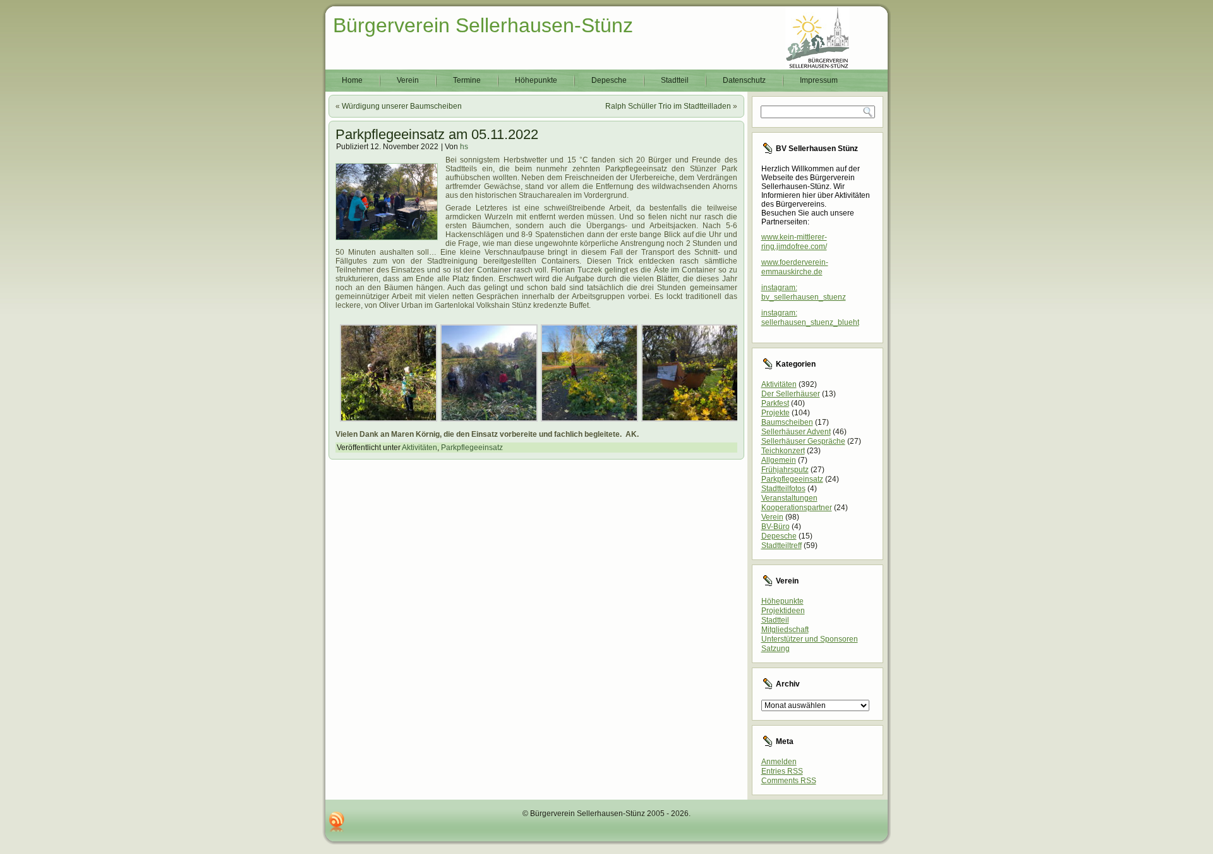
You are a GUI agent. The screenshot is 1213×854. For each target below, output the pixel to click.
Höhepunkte (536, 80)
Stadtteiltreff (781, 545)
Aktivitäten (419, 447)
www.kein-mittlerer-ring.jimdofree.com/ (794, 242)
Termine (467, 80)
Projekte (775, 412)
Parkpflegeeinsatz (472, 447)
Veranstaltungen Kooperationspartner (796, 503)
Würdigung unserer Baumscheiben (402, 106)
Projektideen (783, 610)
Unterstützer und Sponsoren (809, 639)
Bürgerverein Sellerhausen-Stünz (483, 25)
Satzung (775, 648)
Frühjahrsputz (785, 469)
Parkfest (775, 403)
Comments (788, 780)
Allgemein (778, 460)
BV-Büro (775, 526)
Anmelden (779, 761)
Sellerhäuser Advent (796, 431)
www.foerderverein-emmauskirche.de (794, 267)
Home (352, 80)
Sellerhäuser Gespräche (803, 441)
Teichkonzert (783, 450)
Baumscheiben (787, 422)
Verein (408, 80)
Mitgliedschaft (785, 629)
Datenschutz (744, 80)
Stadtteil (675, 80)
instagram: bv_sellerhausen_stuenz (803, 292)
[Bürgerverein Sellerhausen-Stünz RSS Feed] (336, 822)
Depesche (609, 80)
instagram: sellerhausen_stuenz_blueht (810, 317)
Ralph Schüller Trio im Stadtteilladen (668, 106)
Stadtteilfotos (783, 488)
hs (464, 146)
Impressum (819, 80)
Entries (782, 771)
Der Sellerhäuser (790, 393)
